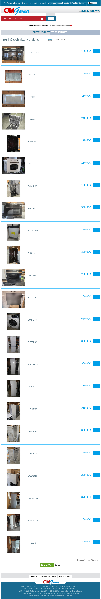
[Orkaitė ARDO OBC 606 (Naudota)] (13, 165)
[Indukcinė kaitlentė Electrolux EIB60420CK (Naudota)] (13, 143)
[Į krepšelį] (96, 51)
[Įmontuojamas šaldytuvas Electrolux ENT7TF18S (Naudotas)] (13, 344)
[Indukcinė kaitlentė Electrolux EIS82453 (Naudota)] (13, 255)
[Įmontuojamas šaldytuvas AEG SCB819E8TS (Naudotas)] (13, 366)
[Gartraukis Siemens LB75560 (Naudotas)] (13, 76)
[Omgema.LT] (17, 11)
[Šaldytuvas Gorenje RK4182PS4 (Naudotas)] (13, 544)
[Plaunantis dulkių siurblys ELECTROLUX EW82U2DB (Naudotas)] (13, 188)
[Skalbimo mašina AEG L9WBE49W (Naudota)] (13, 321)
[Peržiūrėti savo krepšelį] (53, 11)
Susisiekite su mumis (48, 576)
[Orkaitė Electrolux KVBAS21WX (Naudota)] (13, 210)
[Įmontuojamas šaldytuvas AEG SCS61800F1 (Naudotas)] (13, 522)
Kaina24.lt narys (50, 564)
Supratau (92, 3)
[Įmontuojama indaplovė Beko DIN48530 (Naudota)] (13, 121)
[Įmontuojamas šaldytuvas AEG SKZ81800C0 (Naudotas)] (13, 388)
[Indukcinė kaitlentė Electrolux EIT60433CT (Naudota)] (13, 299)
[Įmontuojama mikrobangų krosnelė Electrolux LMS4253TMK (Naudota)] (13, 54)
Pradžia (32, 26)
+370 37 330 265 (89, 11)
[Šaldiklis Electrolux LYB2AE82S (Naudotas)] (13, 478)
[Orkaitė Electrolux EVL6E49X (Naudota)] (13, 277)
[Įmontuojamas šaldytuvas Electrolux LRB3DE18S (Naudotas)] (13, 455)
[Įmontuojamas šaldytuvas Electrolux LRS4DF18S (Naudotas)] (13, 433)
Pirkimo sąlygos (64, 576)
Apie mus (34, 576)
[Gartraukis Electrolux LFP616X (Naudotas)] (13, 99)
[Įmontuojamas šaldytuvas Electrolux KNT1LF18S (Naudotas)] (13, 411)
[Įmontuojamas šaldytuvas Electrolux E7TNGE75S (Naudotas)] (13, 500)
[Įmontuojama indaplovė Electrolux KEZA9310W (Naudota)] (13, 232)
